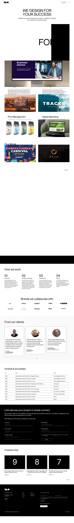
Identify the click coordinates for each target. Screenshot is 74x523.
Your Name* (7, 422)
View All (68, 479)
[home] (6, 2)
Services (23, 495)
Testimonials (32, 495)
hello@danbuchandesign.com (9, 494)
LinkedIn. (6, 499)
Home (23, 492)
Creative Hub (32, 494)
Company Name (44, 428)
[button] (69, 2)
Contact (31, 492)
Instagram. (6, 498)
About (23, 494)
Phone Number (8, 428)
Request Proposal (44, 506)
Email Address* (44, 422)
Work (23, 497)
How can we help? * (9, 435)
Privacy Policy (55, 434)
